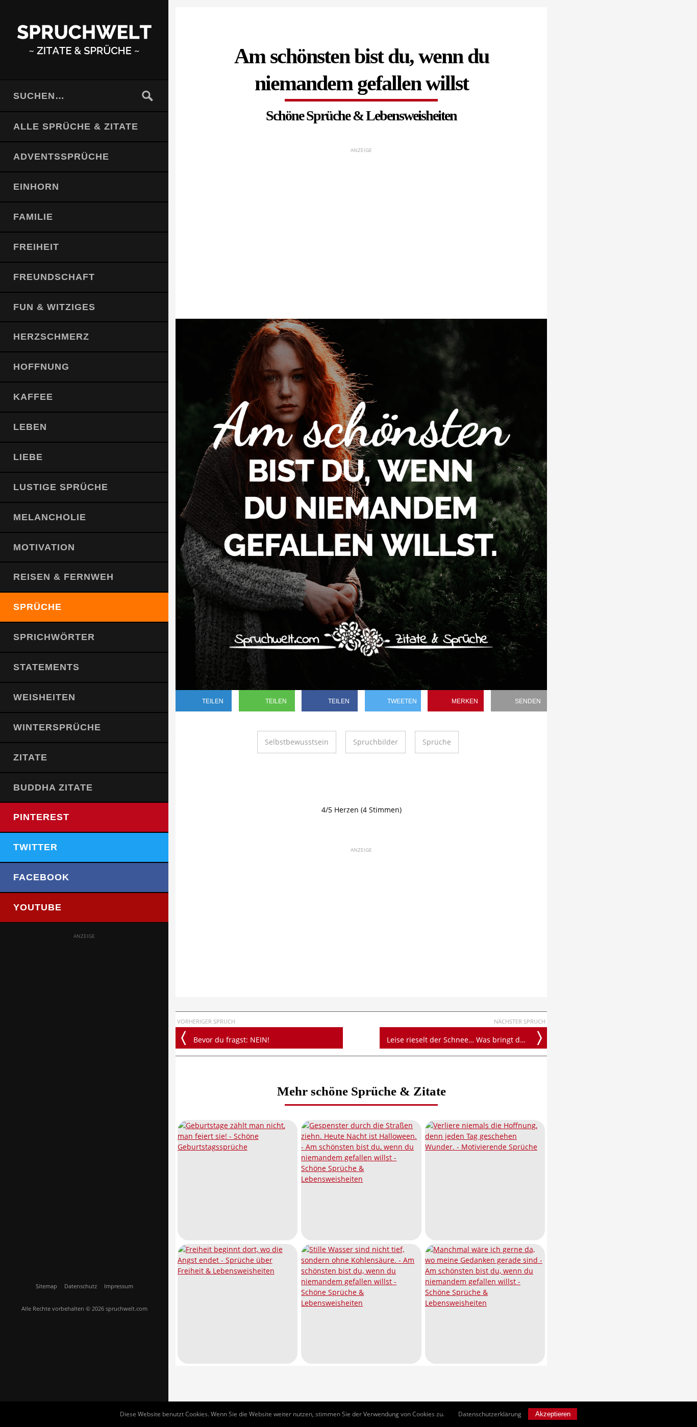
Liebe (28, 457)
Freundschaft (54, 277)
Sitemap (46, 1286)
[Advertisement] (84, 1093)
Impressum (118, 1286)
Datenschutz (80, 1286)
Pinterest (41, 817)
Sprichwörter (54, 637)
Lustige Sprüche (60, 487)
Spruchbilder (375, 742)
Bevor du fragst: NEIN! (231, 1039)
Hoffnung (41, 367)
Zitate (30, 757)
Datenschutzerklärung (489, 1414)
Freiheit (36, 247)
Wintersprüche (57, 727)
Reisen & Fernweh (63, 577)
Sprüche (37, 607)
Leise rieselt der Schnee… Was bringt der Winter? (467, 1039)
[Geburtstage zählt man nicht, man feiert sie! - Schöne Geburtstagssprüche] (237, 1180)
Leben (30, 427)
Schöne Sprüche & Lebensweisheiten (361, 115)
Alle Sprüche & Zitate (75, 126)
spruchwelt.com (126, 1308)
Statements (46, 667)
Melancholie (49, 517)
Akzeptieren (552, 1414)
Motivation (44, 547)
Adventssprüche (61, 156)
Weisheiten (44, 697)
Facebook (41, 877)
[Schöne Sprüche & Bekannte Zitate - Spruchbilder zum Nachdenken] (84, 40)
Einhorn (36, 187)
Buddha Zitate (53, 787)
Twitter (35, 847)
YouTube (37, 907)
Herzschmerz (51, 337)
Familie (33, 217)
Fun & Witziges (54, 307)
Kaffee (33, 397)
